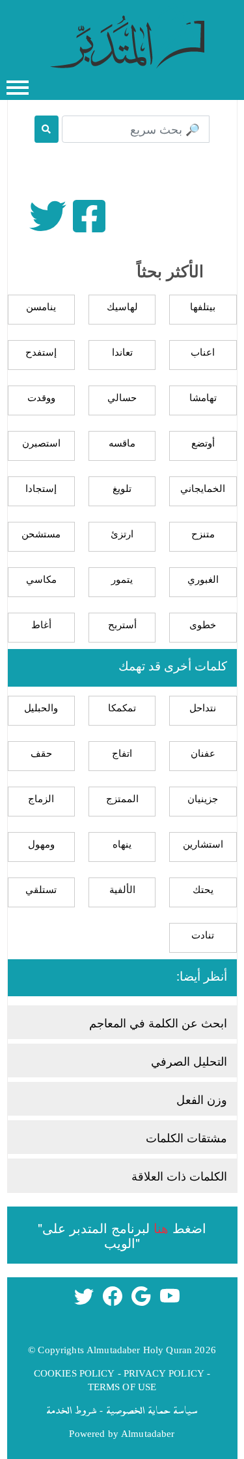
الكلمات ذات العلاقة (179, 1175)
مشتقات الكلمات (186, 1137)
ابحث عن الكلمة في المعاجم (158, 1022)
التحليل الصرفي (189, 1060)
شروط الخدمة (71, 1410)
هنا (161, 1227)
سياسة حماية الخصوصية (152, 1410)
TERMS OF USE (122, 1386)
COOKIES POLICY (74, 1373)
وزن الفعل (201, 1098)
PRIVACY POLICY (164, 1373)
